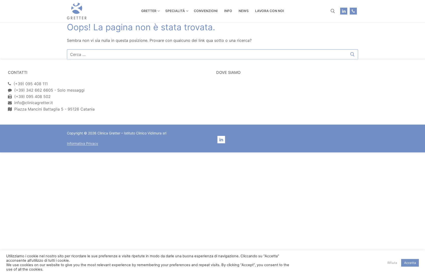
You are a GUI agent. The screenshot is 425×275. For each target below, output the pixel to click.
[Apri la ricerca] (333, 11)
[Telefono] (353, 11)
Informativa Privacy (82, 143)
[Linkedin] (343, 11)
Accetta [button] (410, 263)
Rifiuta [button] (392, 263)
